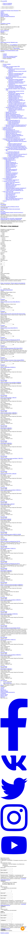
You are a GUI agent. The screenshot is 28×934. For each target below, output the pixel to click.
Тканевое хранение (11, 176)
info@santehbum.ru (5, 30)
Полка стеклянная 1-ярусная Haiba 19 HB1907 (11, 382)
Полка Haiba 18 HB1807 (6, 519)
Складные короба (10, 175)
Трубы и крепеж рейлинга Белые (16, 156)
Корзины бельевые (11, 162)
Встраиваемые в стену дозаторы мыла (17, 106)
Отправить (3, 881)
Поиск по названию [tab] (7, 3)
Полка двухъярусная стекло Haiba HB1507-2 (10, 301)
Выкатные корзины (11, 185)
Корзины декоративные (12, 163)
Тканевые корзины (11, 177)
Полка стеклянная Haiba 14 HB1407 (8, 473)
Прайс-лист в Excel (5, 15)
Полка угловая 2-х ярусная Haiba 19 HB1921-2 (11, 490)
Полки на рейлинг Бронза (14, 144)
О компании (3, 10)
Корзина (2, 31)
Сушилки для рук (8, 127)
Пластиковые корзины (11, 169)
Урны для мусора (8, 191)
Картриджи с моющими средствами (14, 135)
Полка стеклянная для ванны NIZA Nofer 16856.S (12, 348)
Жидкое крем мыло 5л (11, 133)
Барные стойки (10, 183)
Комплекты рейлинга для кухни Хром (17, 148)
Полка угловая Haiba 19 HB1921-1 (8, 367)
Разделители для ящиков (12, 172)
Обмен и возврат (4, 14)
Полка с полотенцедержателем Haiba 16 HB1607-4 (12, 584)
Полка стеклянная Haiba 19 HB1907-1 (9, 412)
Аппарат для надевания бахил (10, 157)
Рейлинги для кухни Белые (12, 153)
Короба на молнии (11, 167)
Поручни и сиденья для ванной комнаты (16, 126)
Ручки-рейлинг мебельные (12, 179)
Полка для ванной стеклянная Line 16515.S (10, 563)
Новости (2, 12)
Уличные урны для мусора (12, 199)
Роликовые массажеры (11, 174)
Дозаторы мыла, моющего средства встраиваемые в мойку (16, 94)
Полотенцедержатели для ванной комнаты (16, 124)
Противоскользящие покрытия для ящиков (16, 188)
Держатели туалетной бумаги (15, 73)
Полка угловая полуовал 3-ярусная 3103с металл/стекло (13, 313)
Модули (8, 168)
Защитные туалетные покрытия (13, 134)
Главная (5, 53)
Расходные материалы (9, 129)
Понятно (2, 51)
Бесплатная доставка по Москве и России (10, 206)
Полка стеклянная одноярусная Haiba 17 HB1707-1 (12, 458)
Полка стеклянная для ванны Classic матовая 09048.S (12, 360)
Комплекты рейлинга (13, 151)
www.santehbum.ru (14, 44)
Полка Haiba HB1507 (8, 289)
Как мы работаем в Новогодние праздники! (10, 208)
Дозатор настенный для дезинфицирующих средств (15, 98)
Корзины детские (10, 164)
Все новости (3, 204)
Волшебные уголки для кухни (13, 184)
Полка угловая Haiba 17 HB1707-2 (8, 548)
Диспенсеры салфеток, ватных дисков (17, 85)
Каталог (5, 55)
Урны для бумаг (10, 195)
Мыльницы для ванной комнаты (14, 116)
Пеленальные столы (11, 113)
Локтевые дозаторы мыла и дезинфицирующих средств (15, 96)
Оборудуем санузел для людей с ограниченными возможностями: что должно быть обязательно (11, 219)
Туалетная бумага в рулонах (13, 137)
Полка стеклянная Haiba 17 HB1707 (8, 397)
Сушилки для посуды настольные (14, 189)
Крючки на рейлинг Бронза (15, 143)
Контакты (16, 10)
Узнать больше (16, 48)
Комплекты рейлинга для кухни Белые (17, 154)
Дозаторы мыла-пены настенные (16, 100)
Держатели (9, 67)
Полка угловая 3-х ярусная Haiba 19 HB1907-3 (11, 654)
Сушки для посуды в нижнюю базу (14, 190)
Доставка (8, 10)
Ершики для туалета (11, 112)
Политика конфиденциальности (8, 16)
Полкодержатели (10, 186)
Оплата (12, 10)
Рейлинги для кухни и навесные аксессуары (14, 138)
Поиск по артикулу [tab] (7, 4)
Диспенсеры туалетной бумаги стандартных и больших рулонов (16, 87)
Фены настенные (8, 128)
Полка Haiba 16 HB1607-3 (6, 668)
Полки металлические (14, 122)
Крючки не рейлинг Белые (15, 155)
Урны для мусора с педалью (13, 192)
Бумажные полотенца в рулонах (13, 131)
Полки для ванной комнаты (9, 57)
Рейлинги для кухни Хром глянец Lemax (16, 147)
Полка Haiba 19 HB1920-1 (6, 443)
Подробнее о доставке (5, 23)
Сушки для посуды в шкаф (13, 182)
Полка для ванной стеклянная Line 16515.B (10, 339)
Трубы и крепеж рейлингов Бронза (16, 145)
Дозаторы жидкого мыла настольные (17, 105)
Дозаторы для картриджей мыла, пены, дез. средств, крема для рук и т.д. (17, 103)
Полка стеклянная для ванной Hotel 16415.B (10, 627)
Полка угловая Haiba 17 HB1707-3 (8, 639)
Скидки (2, 60)
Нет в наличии (4, 380)
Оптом (2, 11)
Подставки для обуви (11, 170)
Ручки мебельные (7, 178)
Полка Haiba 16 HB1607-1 (6, 428)
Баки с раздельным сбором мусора (14, 198)
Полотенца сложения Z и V (12, 136)
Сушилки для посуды (9, 181)
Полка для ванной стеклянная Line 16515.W (10, 541)
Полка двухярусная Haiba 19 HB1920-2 (9, 613)
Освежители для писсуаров (15, 108)
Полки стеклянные (13, 123)
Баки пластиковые (10, 197)
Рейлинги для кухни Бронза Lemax (14, 140)
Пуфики (8, 171)
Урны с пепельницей (11, 196)
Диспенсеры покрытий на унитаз (16, 81)
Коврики (8, 161)
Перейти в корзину (5, 35)
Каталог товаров (6, 64)
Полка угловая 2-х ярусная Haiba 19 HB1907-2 (11, 599)
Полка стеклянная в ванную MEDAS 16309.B (11, 534)
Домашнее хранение (9, 158)
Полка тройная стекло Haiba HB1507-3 (9, 327)
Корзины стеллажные (11, 165)
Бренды (5, 200)
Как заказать (3, 689)
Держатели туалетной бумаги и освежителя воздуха (15, 75)
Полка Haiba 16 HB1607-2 (6, 570)
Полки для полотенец (14, 121)
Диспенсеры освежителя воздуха (14, 107)
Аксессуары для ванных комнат (10, 56)
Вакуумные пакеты (11, 160)
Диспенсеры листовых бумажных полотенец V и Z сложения (15, 80)
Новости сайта (4, 695)
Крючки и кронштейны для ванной (14, 115)
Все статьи (3, 211)
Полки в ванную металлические (18, 283)
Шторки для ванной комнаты (13, 114)
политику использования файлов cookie (9, 50)
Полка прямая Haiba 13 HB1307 (8, 504)
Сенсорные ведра (10, 193)
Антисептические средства (12, 130)
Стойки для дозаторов (14, 101)
